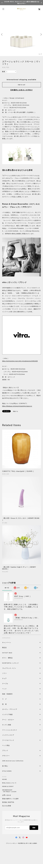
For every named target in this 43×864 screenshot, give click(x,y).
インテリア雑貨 (12, 714)
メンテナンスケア (8, 735)
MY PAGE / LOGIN (9, 791)
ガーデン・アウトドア (9, 709)
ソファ (8, 673)
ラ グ (4, 699)
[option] (21, 34)
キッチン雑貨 (12, 725)
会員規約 (34, 843)
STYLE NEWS (7, 771)
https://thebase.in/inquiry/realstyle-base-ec (17, 406)
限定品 (4, 647)
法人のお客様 (6, 806)
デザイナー (6, 755)
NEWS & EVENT (8, 786)
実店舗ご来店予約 (8, 802)
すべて (7, 588)
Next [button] (41, 34)
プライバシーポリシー (11, 843)
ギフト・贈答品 (7, 658)
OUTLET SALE (7, 653)
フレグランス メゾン (9, 668)
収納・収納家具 (13, 694)
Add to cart (21, 85)
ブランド (5, 750)
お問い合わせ (6, 795)
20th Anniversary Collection (12, 761)
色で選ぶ (5, 766)
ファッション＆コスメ (9, 730)
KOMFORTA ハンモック (10, 663)
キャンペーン (6, 642)
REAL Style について (9, 783)
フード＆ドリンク (8, 740)
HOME (4, 779)
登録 (33, 827)
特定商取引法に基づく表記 (25, 843)
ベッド (4, 689)
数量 (3, 71)
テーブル (5, 683)
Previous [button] (2, 34)
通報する (15, 411)
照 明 (4, 704)
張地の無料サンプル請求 (10, 798)
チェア (5, 678)
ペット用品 (6, 745)
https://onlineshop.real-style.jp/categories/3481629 (20, 361)
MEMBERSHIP (7, 790)
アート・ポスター (13, 719)
